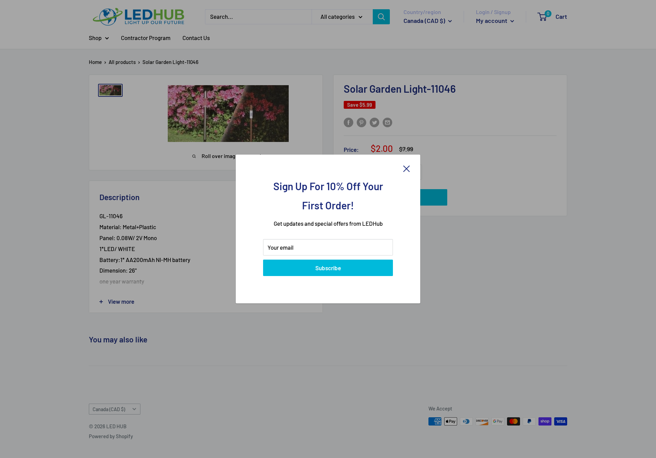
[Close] (406, 168)
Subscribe (328, 267)
